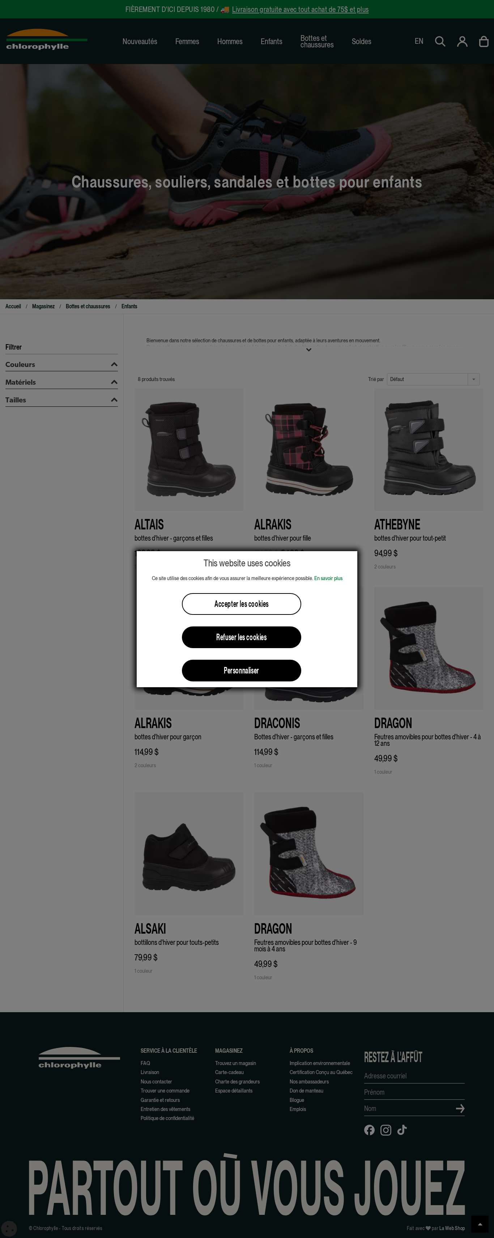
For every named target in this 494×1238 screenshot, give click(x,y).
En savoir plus (328, 578)
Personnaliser (241, 670)
